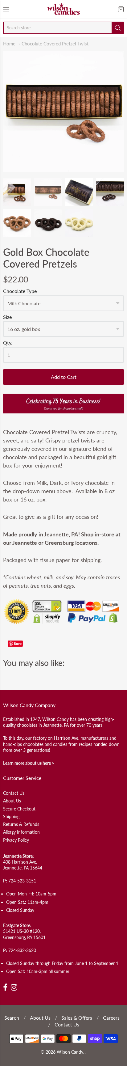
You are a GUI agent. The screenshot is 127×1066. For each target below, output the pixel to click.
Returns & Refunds (21, 824)
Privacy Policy (16, 840)
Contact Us (13, 793)
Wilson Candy (70, 1052)
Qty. (7, 342)
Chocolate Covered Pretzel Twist (55, 43)
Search (11, 1018)
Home (9, 43)
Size (7, 317)
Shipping (11, 816)
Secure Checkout (19, 808)
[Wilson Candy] (63, 9)
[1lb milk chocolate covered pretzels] (63, 111)
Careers (111, 1018)
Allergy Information (21, 832)
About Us (12, 800)
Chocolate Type (20, 291)
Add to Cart (63, 377)
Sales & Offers (76, 1018)
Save (18, 643)
